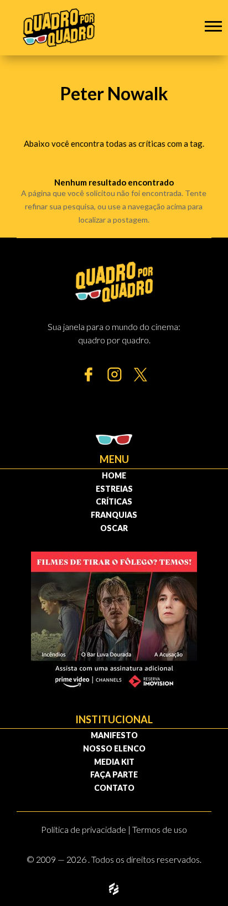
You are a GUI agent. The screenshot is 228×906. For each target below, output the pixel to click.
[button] (213, 25)
